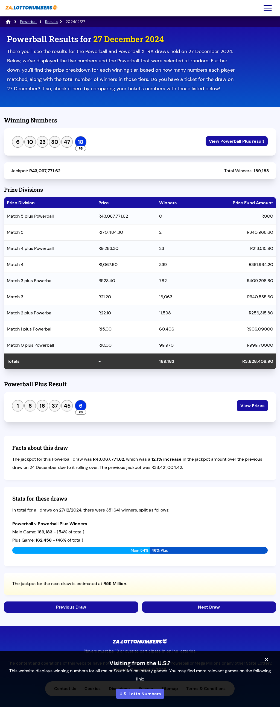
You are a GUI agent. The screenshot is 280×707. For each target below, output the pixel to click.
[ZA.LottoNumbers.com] (31, 12)
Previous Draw (71, 607)
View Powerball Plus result (236, 141)
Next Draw (209, 607)
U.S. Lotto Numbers (140, 694)
